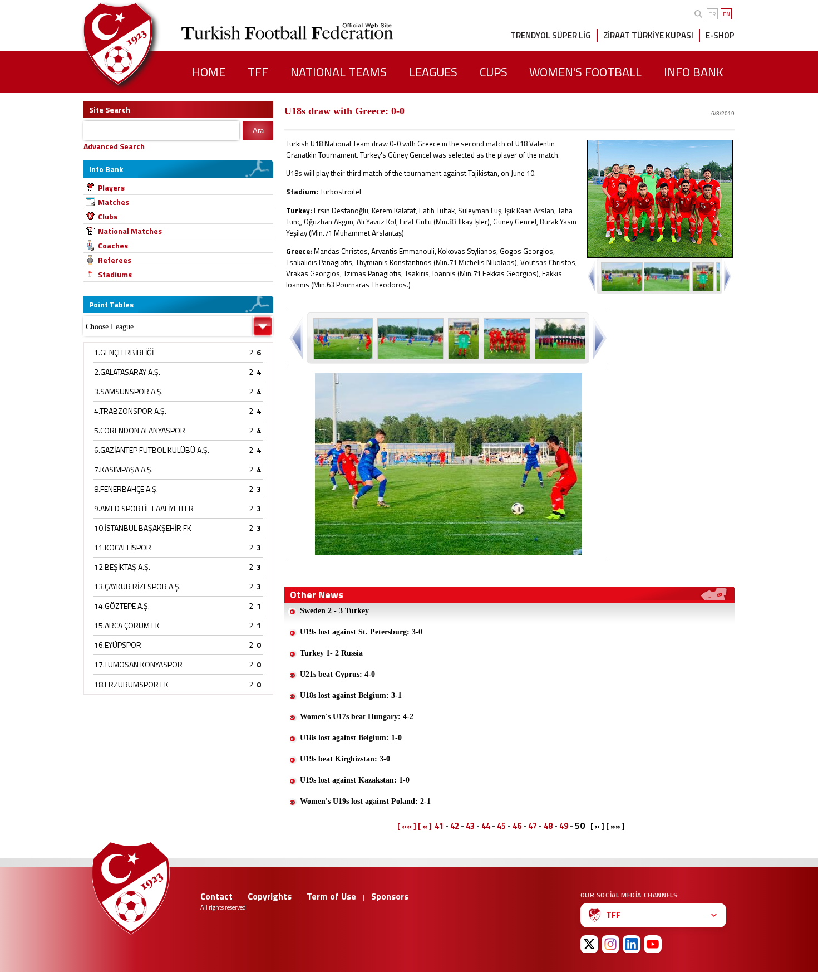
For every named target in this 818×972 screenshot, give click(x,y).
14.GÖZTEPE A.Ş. (122, 606)
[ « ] (425, 826)
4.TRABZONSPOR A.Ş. (130, 411)
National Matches (130, 231)
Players (111, 187)
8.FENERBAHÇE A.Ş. (126, 489)
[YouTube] (653, 944)
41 (439, 825)
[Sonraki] (598, 337)
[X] (589, 944)
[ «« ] (406, 826)
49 (563, 825)
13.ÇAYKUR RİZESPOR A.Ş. (137, 586)
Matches (113, 202)
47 (532, 825)
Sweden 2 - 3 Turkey (334, 611)
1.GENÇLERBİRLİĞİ (124, 352)
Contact (216, 896)
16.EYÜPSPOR (117, 645)
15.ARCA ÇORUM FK (127, 625)
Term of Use (331, 896)
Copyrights (270, 896)
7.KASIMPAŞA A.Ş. (123, 469)
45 (501, 825)
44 (485, 825)
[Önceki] (297, 337)
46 (517, 825)
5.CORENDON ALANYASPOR (139, 430)
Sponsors (389, 896)
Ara (258, 130)
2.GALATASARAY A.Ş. (127, 372)
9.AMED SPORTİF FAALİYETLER (144, 508)
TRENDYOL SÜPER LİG (550, 35)
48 (548, 825)
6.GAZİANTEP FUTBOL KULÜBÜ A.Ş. (151, 450)
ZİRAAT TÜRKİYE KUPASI (648, 35)
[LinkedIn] (631, 944)
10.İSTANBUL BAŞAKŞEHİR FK (142, 528)
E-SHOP (720, 35)
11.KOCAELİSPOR (122, 547)
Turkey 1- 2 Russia (331, 653)
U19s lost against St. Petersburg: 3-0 (361, 632)
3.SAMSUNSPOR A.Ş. (128, 391)
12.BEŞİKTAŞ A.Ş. (122, 567)
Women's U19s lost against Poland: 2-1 (365, 801)
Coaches (113, 245)
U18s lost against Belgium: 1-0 (351, 738)
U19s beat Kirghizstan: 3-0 (345, 759)
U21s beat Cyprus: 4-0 (337, 674)
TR (712, 14)
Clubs (107, 216)
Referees (114, 260)
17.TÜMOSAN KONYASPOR (138, 664)
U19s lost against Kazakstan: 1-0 (355, 780)
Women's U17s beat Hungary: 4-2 (356, 716)
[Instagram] (610, 944)
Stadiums (115, 274)
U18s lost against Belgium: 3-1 (351, 695)
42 (454, 825)
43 (470, 825)
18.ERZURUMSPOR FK (131, 684)
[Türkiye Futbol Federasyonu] (136, 44)
